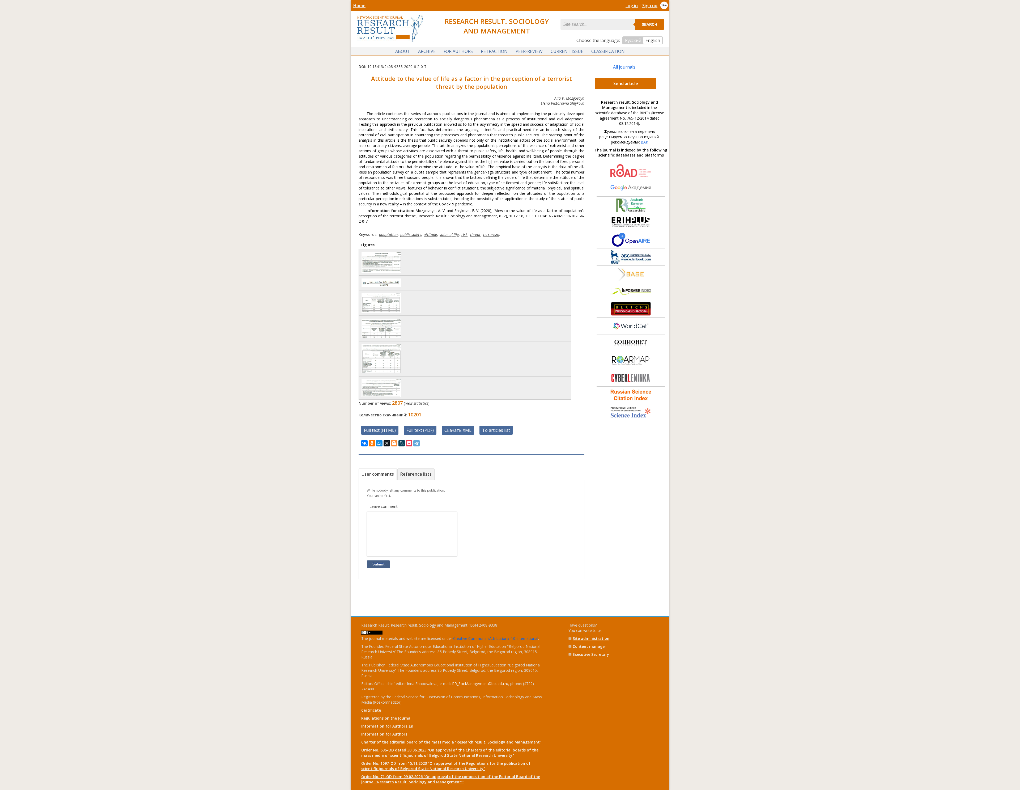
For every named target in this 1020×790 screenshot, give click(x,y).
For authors (458, 51)
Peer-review (529, 51)
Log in (632, 6)
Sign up (649, 6)
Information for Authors (384, 734)
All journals (624, 67)
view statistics (416, 403)
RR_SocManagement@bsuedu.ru (480, 683)
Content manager (589, 646)
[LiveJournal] (401, 443)
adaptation (388, 234)
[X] (387, 443)
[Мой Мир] (379, 443)
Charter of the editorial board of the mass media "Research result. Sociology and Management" (451, 742)
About (402, 51)
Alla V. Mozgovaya (569, 98)
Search (649, 24)
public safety (410, 234)
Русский (633, 40)
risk (464, 234)
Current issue (567, 51)
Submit (378, 564)
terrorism (491, 234)
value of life (449, 234)
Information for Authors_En (387, 726)
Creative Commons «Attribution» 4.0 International (495, 638)
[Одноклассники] (372, 443)
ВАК (644, 142)
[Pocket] (409, 443)
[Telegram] (416, 443)
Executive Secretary (591, 654)
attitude (430, 234)
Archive (427, 51)
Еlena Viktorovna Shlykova (562, 103)
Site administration (591, 638)
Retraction (494, 51)
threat (475, 234)
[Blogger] (394, 443)
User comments (378, 474)
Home (359, 6)
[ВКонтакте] (364, 443)
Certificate (371, 710)
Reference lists (416, 474)
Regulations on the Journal (386, 718)
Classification (608, 51)
